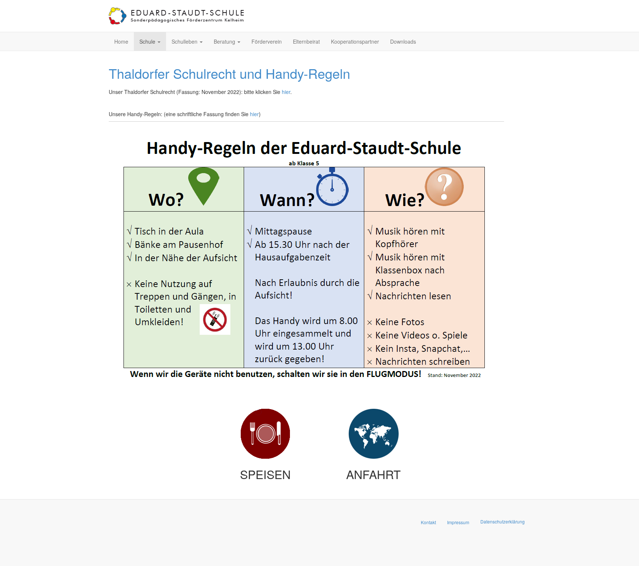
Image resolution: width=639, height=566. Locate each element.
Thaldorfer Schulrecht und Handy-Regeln (229, 73)
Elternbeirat (306, 41)
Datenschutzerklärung (502, 521)
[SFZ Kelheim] (177, 15)
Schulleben (185, 41)
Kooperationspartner (355, 41)
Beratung (225, 41)
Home (121, 41)
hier (286, 91)
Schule (148, 41)
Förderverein (266, 41)
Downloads (403, 41)
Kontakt (428, 522)
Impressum (458, 522)
